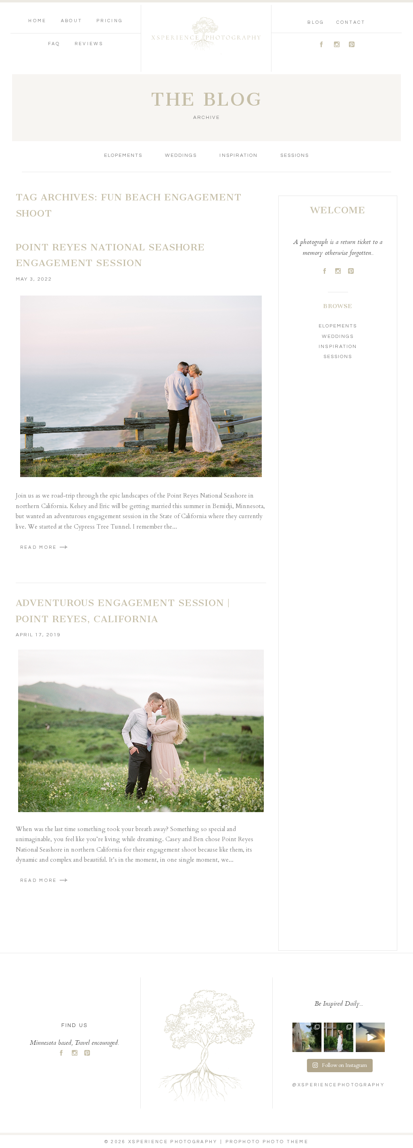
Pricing (109, 21)
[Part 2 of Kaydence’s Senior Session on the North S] (338, 1037)
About (72, 21)
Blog (315, 22)
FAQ (54, 44)
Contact (351, 22)
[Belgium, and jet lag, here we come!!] (370, 1037)
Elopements (123, 155)
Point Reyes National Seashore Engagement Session (110, 255)
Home (37, 21)
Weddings (181, 155)
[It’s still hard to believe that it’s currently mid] (306, 1037)
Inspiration (238, 155)
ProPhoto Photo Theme (267, 1142)
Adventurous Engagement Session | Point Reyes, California (123, 611)
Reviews (89, 44)
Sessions (294, 155)
